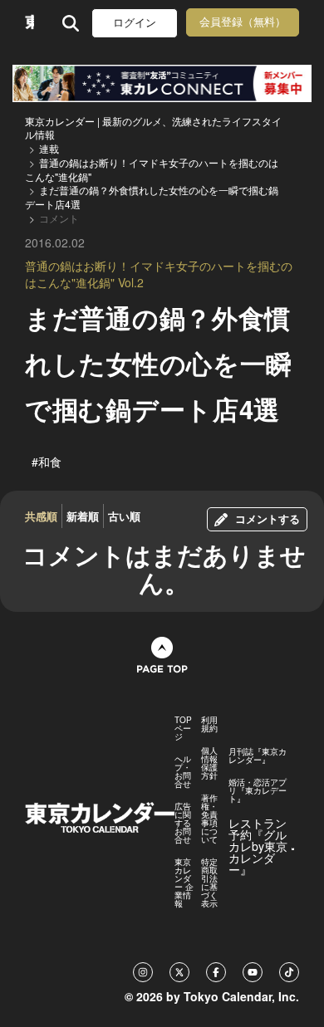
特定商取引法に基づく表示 (209, 882)
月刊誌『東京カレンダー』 (257, 755)
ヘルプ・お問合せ (182, 771)
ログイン (134, 23)
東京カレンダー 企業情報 (184, 882)
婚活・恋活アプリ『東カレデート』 (257, 790)
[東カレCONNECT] (162, 83)
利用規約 (209, 724)
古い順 (124, 516)
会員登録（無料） (242, 22)
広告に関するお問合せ (182, 823)
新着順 (82, 516)
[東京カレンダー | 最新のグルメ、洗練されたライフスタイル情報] (29, 23)
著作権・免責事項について (209, 819)
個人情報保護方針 (209, 763)
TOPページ (183, 728)
